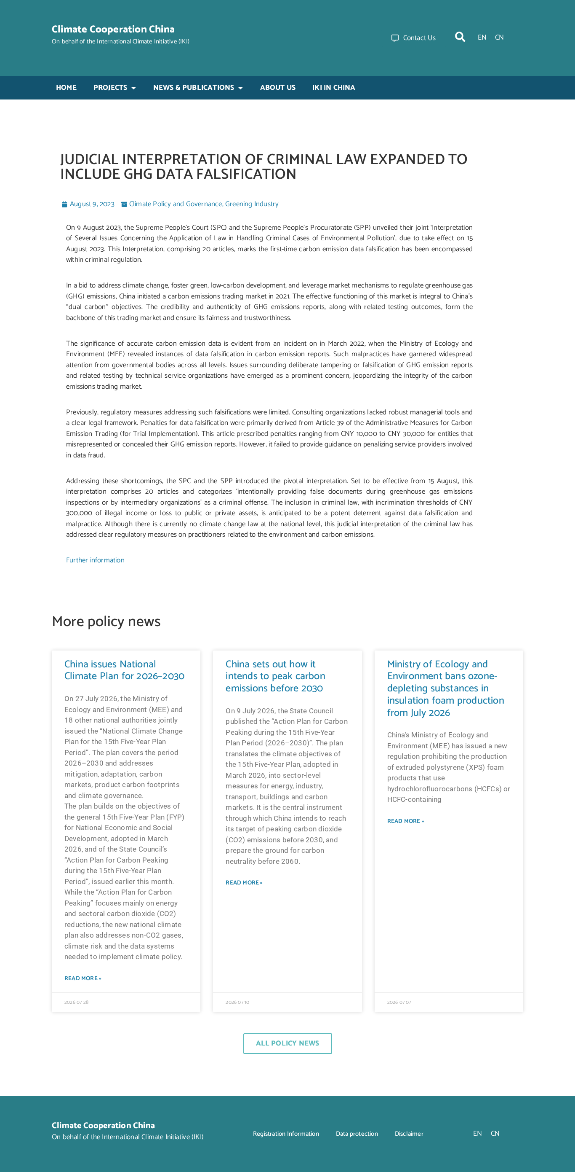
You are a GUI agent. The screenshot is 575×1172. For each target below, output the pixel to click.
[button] (460, 37)
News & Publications (193, 88)
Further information (95, 560)
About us (278, 88)
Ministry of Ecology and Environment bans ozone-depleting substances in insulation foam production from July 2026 (445, 688)
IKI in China (333, 88)
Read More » (82, 979)
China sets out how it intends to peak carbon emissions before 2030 (275, 676)
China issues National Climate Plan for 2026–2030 (124, 670)
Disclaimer (409, 1134)
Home (66, 88)
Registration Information (286, 1134)
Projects (110, 88)
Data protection (357, 1134)
